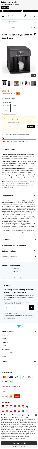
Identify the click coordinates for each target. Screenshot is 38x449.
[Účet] (25, 15)
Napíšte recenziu (19, 272)
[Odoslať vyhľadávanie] (3, 21)
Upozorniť (30, 126)
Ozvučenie (5, 342)
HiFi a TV (4, 346)
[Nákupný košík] (35, 16)
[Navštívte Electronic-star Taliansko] (19, 406)
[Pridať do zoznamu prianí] (35, 34)
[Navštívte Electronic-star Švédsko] (23, 411)
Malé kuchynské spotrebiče (18, 27)
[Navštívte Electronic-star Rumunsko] (15, 411)
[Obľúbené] (30, 16)
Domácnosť (5, 27)
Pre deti (4, 356)
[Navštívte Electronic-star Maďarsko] (7, 411)
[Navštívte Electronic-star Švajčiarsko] (11, 406)
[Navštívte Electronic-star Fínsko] (27, 411)
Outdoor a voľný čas (7, 353)
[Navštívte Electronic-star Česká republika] (3, 411)
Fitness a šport (6, 349)
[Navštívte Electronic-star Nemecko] (3, 406)
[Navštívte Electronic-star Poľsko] (11, 411)
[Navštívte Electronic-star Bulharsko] (19, 411)
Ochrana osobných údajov (10, 313)
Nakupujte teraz (5, 7)
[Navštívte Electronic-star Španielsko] (23, 406)
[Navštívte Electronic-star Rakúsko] (7, 406)
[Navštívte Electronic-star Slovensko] (27, 406)
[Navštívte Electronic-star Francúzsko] (15, 406)
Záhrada (4, 338)
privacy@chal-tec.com (9, 318)
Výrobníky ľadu (32, 27)
